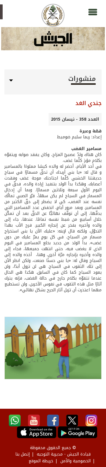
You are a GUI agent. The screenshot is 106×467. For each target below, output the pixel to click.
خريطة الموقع (41, 461)
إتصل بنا (22, 454)
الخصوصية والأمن (75, 461)
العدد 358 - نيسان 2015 (75, 119)
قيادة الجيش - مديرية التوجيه (64, 454)
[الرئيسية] (53, 15)
